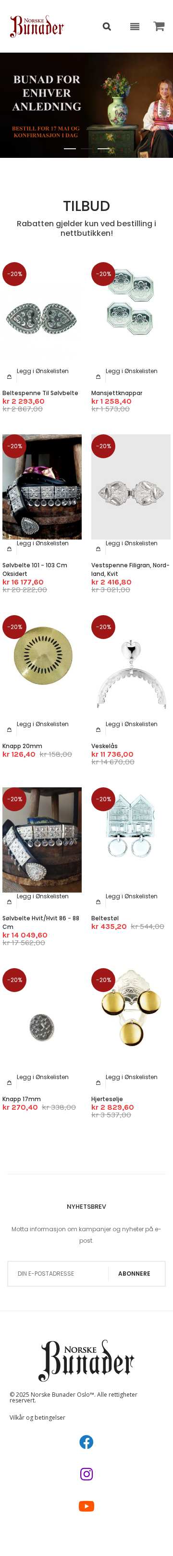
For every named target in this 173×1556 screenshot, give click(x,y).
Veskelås (104, 746)
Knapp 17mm (21, 1099)
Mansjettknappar (116, 393)
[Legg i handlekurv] (9, 376)
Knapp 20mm (22, 746)
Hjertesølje (107, 1099)
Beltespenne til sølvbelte (40, 393)
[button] (43, 371)
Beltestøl (105, 918)
